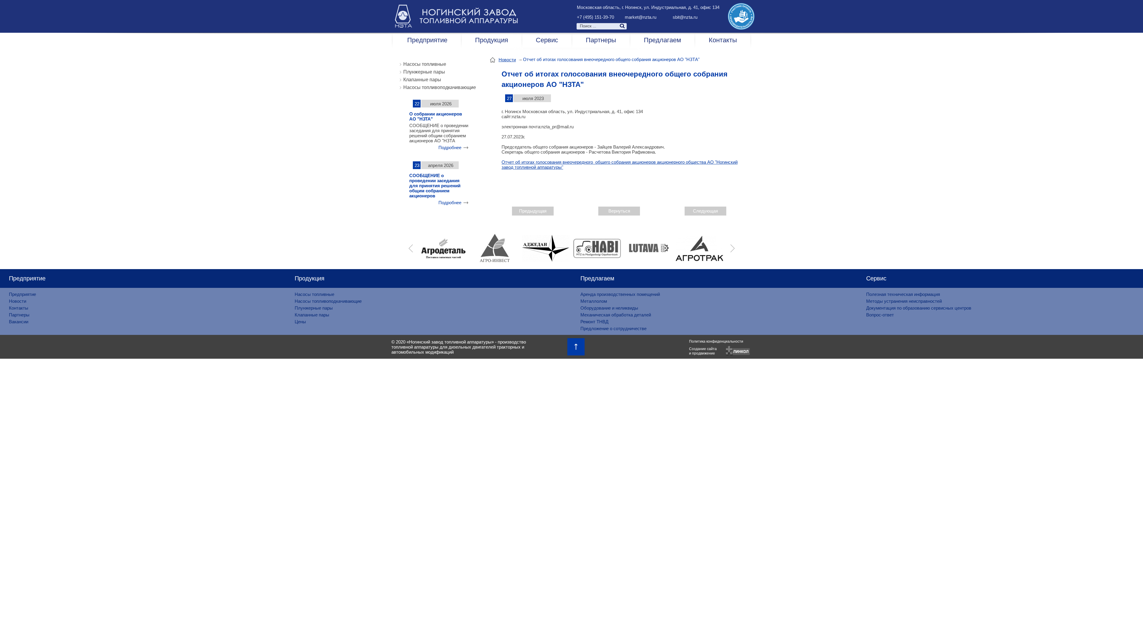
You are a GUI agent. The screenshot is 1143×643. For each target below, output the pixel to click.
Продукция (491, 40)
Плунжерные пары (424, 71)
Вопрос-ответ (880, 314)
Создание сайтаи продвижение (703, 351)
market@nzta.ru (640, 17)
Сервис (547, 40)
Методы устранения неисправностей (904, 301)
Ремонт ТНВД (594, 321)
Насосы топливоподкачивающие (439, 87)
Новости (507, 59)
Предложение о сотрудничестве (613, 328)
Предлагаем (662, 40)
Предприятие (427, 40)
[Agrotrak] (699, 248)
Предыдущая (532, 210)
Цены (300, 321)
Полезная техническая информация (903, 294)
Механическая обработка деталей (615, 314)
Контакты (723, 40)
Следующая (705, 210)
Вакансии (18, 321)
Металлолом (593, 301)
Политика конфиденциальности (716, 341)
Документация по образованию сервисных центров (918, 307)
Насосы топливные (424, 64)
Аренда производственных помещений (620, 294)
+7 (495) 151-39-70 (595, 17)
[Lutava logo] (648, 248)
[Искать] (655, 26)
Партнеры (601, 40)
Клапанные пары (422, 79)
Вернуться (619, 210)
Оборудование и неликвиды (609, 307)
